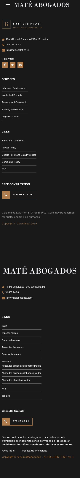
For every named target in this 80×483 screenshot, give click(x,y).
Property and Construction (15, 102)
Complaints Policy (11, 162)
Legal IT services (10, 116)
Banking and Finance (12, 109)
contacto (6, 396)
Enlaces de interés (11, 354)
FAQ (4, 169)
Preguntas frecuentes (12, 347)
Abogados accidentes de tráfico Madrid (21, 366)
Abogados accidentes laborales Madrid (21, 373)
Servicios (6, 361)
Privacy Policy (9, 147)
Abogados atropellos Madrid (16, 380)
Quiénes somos (10, 333)
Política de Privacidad (34, 450)
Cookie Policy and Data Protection (19, 155)
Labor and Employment (13, 88)
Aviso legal (8, 450)
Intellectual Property (12, 95)
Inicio (4, 326)
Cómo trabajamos (11, 340)
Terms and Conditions (13, 140)
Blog (4, 388)
